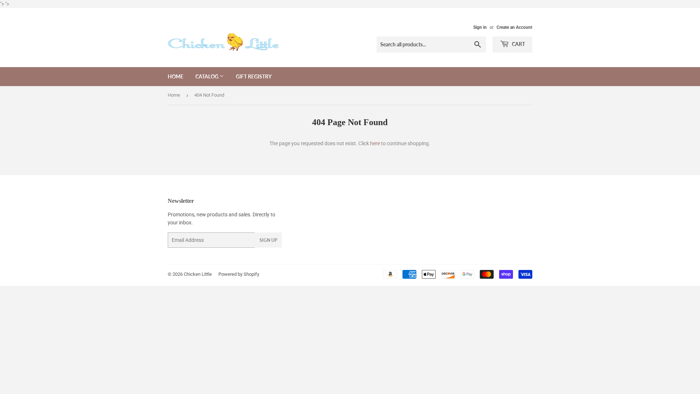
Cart (518, 44)
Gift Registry (254, 76)
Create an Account (514, 27)
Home (175, 76)
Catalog (207, 76)
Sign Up (268, 240)
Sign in (480, 27)
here (375, 143)
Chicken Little (198, 274)
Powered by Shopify (238, 274)
